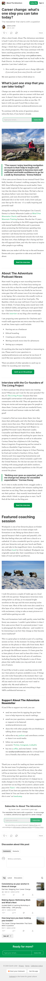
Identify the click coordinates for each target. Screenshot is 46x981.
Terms (27, 966)
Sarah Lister (11, 26)
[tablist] (11, 851)
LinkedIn (33, 745)
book (14, 550)
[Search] (42, 878)
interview (13, 313)
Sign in (41, 3)
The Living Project (15, 395)
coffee (15, 748)
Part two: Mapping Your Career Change (16, 889)
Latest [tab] (10, 878)
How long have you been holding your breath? (16, 919)
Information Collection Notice (22, 827)
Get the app (33, 971)
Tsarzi (12, 787)
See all (6, 936)
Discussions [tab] (18, 878)
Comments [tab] (7, 851)
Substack (12, 976)
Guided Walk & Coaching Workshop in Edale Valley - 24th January (16, 906)
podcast (22, 735)
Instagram (24, 745)
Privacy (21, 966)
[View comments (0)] (11, 33)
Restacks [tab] (16, 851)
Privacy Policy (39, 827)
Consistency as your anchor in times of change (15, 885)
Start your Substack (17, 971)
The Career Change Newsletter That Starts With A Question (17, 924)
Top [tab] (4, 878)
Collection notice (37, 966)
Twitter (16, 745)
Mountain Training (9, 219)
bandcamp (18, 796)
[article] (23, 889)
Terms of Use (33, 825)
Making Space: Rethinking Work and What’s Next (16, 901)
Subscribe (33, 3)
